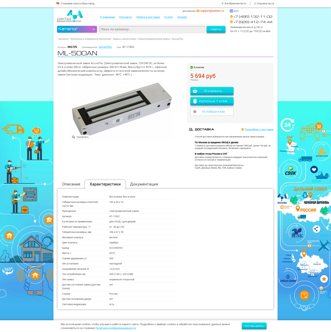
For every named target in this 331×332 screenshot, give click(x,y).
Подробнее (259, 129)
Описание (71, 184)
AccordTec (177, 38)
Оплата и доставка (148, 17)
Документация (144, 184)
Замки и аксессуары (124, 38)
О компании (107, 17)
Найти (216, 29)
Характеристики (105, 184)
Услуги (168, 17)
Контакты (125, 17)
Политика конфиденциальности (116, 328)
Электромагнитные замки (154, 38)
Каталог (182, 17)
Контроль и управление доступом (91, 38)
